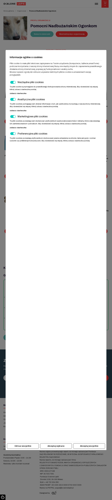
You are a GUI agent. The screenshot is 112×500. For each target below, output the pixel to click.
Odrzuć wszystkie (22, 446)
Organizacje (21, 11)
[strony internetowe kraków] (54, 492)
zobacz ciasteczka (18, 93)
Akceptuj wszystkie (89, 446)
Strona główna (8, 11)
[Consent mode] (2, 497)
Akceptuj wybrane (56, 446)
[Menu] (96, 3)
